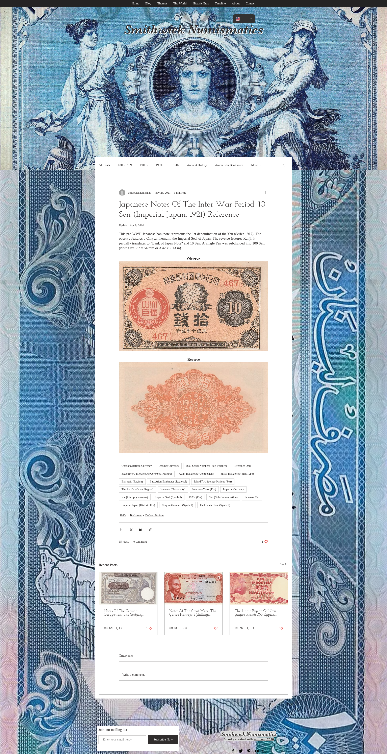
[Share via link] (150, 529)
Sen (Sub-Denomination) (223, 497)
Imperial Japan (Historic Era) (138, 505)
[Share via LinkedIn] (141, 529)
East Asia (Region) (132, 481)
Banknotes (136, 515)
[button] (283, 165)
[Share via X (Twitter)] (131, 529)
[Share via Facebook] (121, 529)
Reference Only (242, 465)
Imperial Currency (233, 489)
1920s (123, 515)
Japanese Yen (251, 497)
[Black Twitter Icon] (240, 751)
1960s (175, 165)
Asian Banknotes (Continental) (196, 473)
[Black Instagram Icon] (264, 751)
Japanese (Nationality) (172, 489)
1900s (144, 165)
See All (284, 564)
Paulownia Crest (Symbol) (215, 505)
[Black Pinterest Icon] (248, 751)
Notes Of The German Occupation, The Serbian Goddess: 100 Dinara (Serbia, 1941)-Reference (125, 613)
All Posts (104, 165)
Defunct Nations (154, 515)
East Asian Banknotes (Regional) (168, 481)
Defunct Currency (169, 465)
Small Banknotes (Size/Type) (237, 473)
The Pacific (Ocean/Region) (137, 489)
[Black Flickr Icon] (256, 751)
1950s (159, 165)
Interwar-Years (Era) (204, 489)
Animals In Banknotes (229, 165)
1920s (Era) (195, 497)
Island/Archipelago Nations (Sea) (213, 481)
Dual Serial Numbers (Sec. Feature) (206, 465)
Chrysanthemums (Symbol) (177, 505)
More (254, 165)
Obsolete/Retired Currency (137, 465)
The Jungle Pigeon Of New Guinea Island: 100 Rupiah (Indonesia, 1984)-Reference (255, 613)
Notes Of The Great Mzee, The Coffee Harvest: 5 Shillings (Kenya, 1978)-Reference (192, 613)
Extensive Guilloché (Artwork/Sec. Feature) (147, 473)
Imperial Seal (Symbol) (168, 497)
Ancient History (197, 165)
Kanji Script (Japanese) (135, 497)
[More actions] (265, 192)
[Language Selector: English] (244, 18)
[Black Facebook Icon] (233, 751)
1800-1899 (125, 165)
